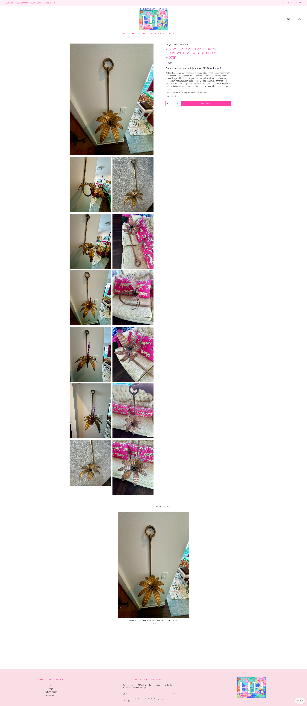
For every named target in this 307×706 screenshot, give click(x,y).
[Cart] (299, 19)
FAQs (51, 685)
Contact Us (50, 695)
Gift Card (296, 3)
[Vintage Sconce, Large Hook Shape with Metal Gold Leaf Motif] (153, 565)
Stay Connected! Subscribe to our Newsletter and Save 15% (30, 2)
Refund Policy (51, 692)
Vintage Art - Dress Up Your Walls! (177, 45)
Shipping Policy (50, 688)
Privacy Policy (158, 699)
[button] (123, 34)
